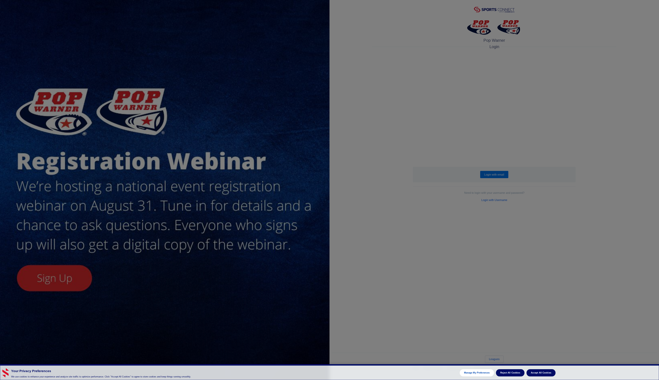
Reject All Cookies (510, 372)
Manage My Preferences (477, 372)
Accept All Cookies (541, 372)
